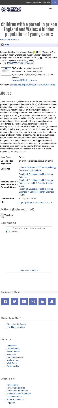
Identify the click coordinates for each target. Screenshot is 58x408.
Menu (51, 9)
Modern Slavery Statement (19, 393)
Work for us (12, 363)
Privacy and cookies (16, 388)
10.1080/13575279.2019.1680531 (19, 63)
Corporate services (15, 357)
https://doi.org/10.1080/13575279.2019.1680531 (33, 85)
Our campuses (13, 348)
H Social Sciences (27, 167)
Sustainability (13, 366)
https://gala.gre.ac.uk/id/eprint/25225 (35, 202)
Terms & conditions (15, 399)
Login (54, 2)
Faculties (46, 2)
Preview (33, 80)
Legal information (14, 396)
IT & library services (16, 327)
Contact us (12, 345)
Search (28, 2)
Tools (6, 44)
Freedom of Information (17, 390)
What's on (11, 354)
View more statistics (29, 270)
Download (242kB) (20, 80)
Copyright (11, 402)
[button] (2, 215)
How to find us (13, 351)
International (37, 2)
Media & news (13, 360)
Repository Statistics (9, 39)
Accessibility (12, 385)
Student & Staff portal (16, 324)
